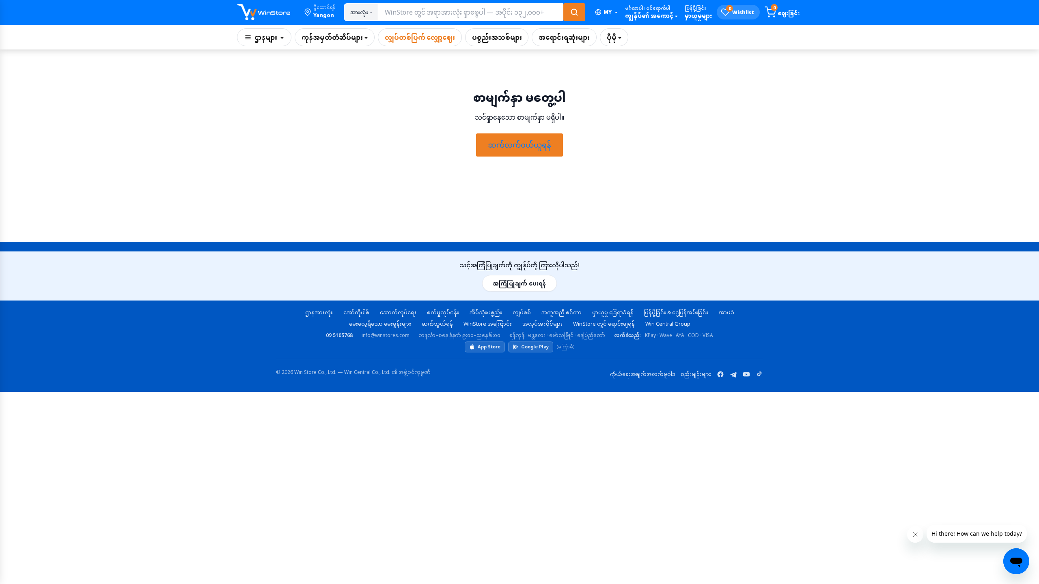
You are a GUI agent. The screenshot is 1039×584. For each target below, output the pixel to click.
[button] (319, 12)
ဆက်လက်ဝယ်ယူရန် (519, 145)
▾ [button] (610, 12)
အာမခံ (726, 312)
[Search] (574, 12)
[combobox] (470, 12)
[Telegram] (733, 374)
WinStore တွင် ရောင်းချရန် (604, 323)
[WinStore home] (263, 12)
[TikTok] (759, 374)
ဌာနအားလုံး (319, 312)
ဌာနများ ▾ (269, 37)
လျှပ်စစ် (522, 312)
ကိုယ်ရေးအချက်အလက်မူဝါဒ (642, 374)
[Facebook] (720, 374)
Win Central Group (667, 323)
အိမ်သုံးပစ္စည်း (486, 312)
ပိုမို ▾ (614, 37)
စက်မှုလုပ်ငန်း (443, 312)
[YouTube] (746, 374)
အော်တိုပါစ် (356, 312)
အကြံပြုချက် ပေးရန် (519, 283)
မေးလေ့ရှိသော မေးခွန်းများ (380, 323)
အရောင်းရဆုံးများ (564, 37)
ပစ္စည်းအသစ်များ (497, 37)
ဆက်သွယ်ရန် (437, 323)
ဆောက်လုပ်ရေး (398, 312)
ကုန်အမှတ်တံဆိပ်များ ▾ (335, 37)
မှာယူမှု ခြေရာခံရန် (613, 312)
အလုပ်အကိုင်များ (542, 323)
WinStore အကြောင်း (487, 323)
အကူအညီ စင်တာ (561, 312)
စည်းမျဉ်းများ (696, 374)
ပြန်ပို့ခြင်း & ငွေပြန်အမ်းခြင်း (676, 312)
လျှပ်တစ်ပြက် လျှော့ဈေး (420, 37)
